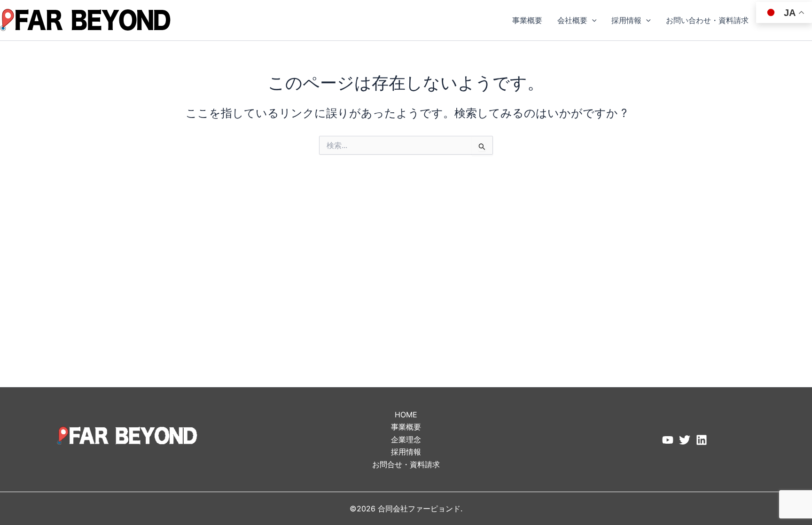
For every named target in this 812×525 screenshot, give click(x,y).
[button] (592, 20)
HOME (406, 414)
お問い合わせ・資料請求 (707, 20)
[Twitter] (684, 440)
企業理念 (406, 439)
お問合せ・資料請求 (406, 464)
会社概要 (572, 20)
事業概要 (527, 20)
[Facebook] (667, 440)
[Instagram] (701, 440)
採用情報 (626, 20)
